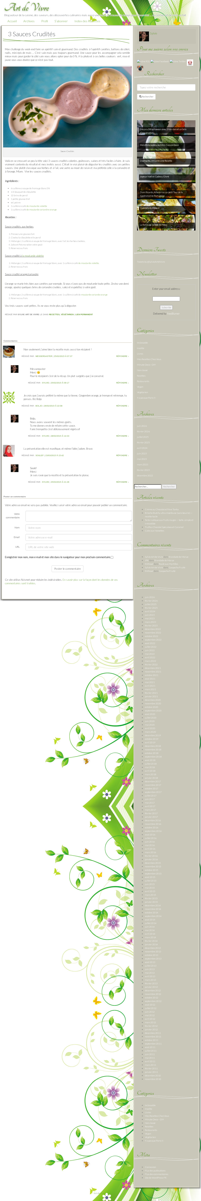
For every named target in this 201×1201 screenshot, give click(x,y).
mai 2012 (150, 1015)
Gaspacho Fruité (177, 567)
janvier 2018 (151, 777)
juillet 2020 (150, 717)
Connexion (150, 1167)
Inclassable (142, 342)
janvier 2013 (151, 986)
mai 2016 (150, 845)
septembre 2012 (153, 1001)
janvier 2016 (151, 859)
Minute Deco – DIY (154, 1119)
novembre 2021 (153, 671)
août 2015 (150, 877)
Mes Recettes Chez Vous (149, 359)
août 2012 (150, 1004)
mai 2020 (150, 724)
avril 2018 (150, 770)
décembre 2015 (153, 862)
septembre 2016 (153, 831)
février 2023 (143, 470)
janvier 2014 (151, 944)
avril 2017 (150, 806)
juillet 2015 (150, 880)
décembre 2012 (153, 990)
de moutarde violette (36, 206)
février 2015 (151, 898)
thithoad (149, 563)
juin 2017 (150, 799)
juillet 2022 (150, 646)
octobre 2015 (151, 870)
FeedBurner (173, 313)
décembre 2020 (153, 699)
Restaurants (143, 381)
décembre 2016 (153, 820)
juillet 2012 (150, 1008)
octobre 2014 (151, 912)
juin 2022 (150, 650)
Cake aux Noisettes (154, 530)
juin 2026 (142, 425)
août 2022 (150, 643)
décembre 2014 (153, 905)
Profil (44, 21)
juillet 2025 (143, 436)
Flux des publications (155, 1170)
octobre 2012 (151, 997)
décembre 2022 (145, 475)
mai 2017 (150, 802)
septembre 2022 (153, 639)
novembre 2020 (153, 703)
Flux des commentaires (156, 1174)
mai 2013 (150, 972)
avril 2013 (150, 976)
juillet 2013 (150, 965)
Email (17, 537)
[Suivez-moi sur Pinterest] (190, 62)
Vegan (140, 386)
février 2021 (151, 692)
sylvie (45, 383)
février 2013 (151, 983)
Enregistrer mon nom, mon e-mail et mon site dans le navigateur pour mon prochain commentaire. (58, 557)
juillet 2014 (150, 923)
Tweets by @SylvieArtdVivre (151, 261)
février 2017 (151, 813)
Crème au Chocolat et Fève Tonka (162, 509)
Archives (29, 21)
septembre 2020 (153, 710)
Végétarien (67, 314)
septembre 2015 (153, 873)
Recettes (54, 314)
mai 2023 (142, 458)
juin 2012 (150, 1011)
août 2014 (150, 919)
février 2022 (151, 664)
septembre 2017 (153, 792)
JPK (147, 560)
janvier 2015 (151, 901)
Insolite (140, 348)
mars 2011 (150, 1064)
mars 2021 (150, 689)
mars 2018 (150, 774)
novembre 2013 (153, 951)
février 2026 (143, 431)
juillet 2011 (150, 1050)
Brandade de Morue (178, 556)
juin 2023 (142, 453)
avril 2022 (150, 657)
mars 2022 (150, 660)
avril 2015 (150, 891)
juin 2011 (150, 1054)
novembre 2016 (153, 823)
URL (17, 546)
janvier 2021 (151, 696)
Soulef (40, 455)
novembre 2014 (153, 908)
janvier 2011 (151, 1071)
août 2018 (150, 760)
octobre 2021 (151, 675)
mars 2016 (150, 852)
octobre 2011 (151, 1040)
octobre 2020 (151, 707)
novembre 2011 (153, 1036)
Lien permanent (84, 314)
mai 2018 (150, 767)
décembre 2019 (153, 735)
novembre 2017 (153, 784)
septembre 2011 (153, 1043)
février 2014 (151, 940)
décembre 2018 (153, 745)
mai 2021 (150, 682)
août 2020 (150, 714)
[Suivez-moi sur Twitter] (178, 61)
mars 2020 (150, 731)
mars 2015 (150, 894)
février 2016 (151, 855)
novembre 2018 (153, 749)
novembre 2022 (153, 632)
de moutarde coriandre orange (41, 209)
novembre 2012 (153, 994)
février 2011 (151, 1068)
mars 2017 (150, 809)
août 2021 (150, 678)
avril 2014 (150, 933)
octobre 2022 (151, 636)
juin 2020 (150, 721)
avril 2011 (150, 1061)
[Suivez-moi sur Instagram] (140, 68)
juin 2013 (150, 969)
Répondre (122, 356)
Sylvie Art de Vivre (154, 556)
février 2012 (151, 1025)
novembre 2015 (153, 866)
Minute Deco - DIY (146, 364)
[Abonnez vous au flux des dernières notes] (143, 61)
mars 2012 (150, 1022)
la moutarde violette (33, 255)
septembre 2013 (153, 958)
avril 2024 (142, 447)
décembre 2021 (153, 668)
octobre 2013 (151, 955)
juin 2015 (150, 884)
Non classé (142, 370)
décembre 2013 (153, 947)
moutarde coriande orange (94, 294)
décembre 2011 (153, 1033)
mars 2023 (142, 464)
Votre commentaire (13, 515)
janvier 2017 (151, 816)
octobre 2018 (151, 753)
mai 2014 (150, 930)
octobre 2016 (151, 827)
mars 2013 (150, 979)
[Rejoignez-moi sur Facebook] (160, 61)
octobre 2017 (151, 788)
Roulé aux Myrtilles (168, 563)
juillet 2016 (150, 838)
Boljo (39, 406)
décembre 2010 (153, 1075)
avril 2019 (150, 742)
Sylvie (153, 33)
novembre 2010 (153, 1079)
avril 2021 (150, 685)
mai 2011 (150, 1057)
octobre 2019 (151, 738)
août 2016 (150, 834)
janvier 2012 (151, 1029)
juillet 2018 (150, 763)
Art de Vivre (100, 1193)
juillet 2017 (150, 795)
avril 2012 (150, 1018)
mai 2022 (150, 653)
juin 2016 (150, 841)
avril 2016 (150, 848)
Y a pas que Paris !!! (146, 397)
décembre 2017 (153, 781)
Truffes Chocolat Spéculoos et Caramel (164, 527)
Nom (17, 527)
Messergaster (44, 356)
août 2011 (150, 1047)
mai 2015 (150, 887)
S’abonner (61, 21)
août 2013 (150, 962)
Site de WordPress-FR (155, 1177)
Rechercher (147, 96)
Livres (140, 353)
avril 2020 (150, 728)
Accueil (12, 21)
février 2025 (143, 442)
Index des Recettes (87, 21)
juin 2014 (150, 926)
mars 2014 (150, 937)
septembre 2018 (153, 756)
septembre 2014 (153, 916)
